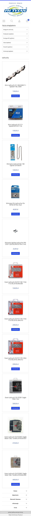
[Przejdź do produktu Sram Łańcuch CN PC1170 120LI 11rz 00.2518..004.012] (15, 346)
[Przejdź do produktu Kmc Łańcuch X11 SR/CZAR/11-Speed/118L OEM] (15, 73)
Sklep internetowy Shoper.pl (15, 515)
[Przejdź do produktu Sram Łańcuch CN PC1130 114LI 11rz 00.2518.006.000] (15, 270)
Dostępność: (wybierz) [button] (8, 38)
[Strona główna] (15, 10)
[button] (4, 21)
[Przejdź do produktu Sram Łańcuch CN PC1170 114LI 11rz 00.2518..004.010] (15, 307)
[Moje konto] (19, 21)
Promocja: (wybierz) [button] (8, 51)
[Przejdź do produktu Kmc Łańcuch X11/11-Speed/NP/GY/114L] (15, 113)
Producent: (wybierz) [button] (8, 34)
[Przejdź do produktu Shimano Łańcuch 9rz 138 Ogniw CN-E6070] (15, 152)
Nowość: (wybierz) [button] (7, 47)
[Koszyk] (27, 21)
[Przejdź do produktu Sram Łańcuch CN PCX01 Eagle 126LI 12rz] (15, 386)
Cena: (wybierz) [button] (7, 42)
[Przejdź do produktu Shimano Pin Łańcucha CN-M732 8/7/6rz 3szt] (15, 191)
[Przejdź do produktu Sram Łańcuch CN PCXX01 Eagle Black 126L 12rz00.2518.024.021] (15, 425)
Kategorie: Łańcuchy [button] (8, 29)
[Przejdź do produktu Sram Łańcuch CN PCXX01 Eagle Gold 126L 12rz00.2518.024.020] (15, 462)
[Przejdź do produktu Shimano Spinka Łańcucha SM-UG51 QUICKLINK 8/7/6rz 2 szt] (15, 231)
